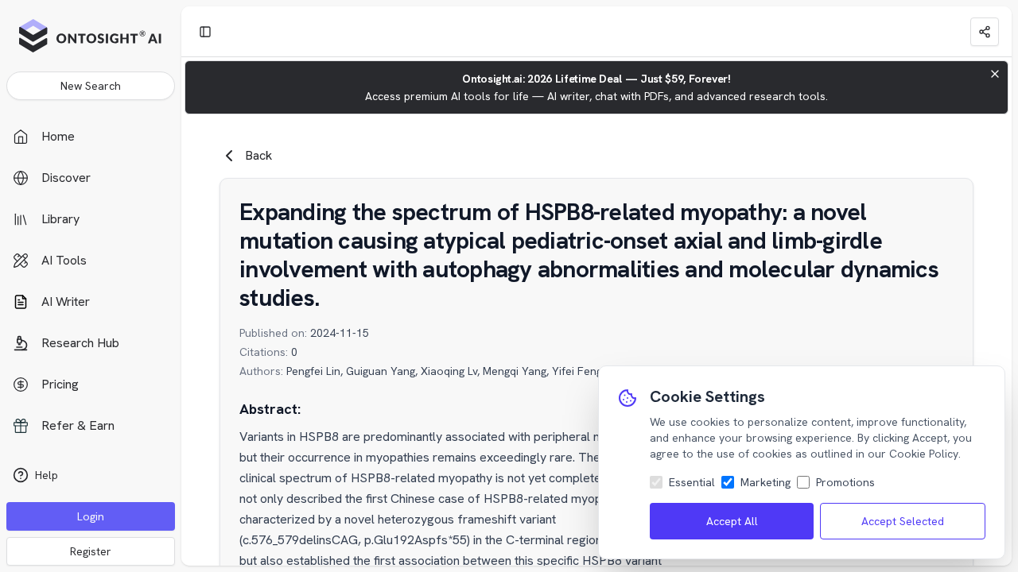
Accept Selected (902, 521)
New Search (90, 86)
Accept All (732, 521)
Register (90, 551)
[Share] (984, 31)
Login (90, 516)
